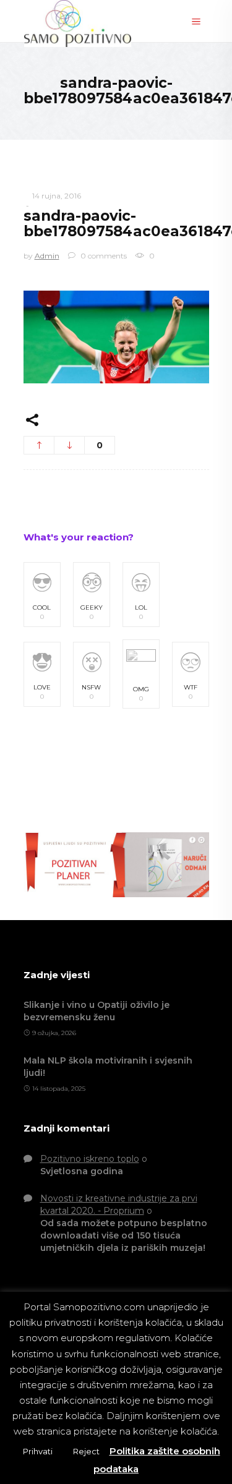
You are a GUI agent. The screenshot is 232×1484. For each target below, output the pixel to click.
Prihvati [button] (38, 1451)
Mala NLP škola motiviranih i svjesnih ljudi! (108, 1066)
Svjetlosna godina (81, 1171)
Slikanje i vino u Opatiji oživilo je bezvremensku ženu (97, 1011)
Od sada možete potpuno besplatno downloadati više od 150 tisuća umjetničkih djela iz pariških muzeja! (123, 1235)
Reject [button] (86, 1451)
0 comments (103, 255)
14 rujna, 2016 (56, 195)
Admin (47, 255)
